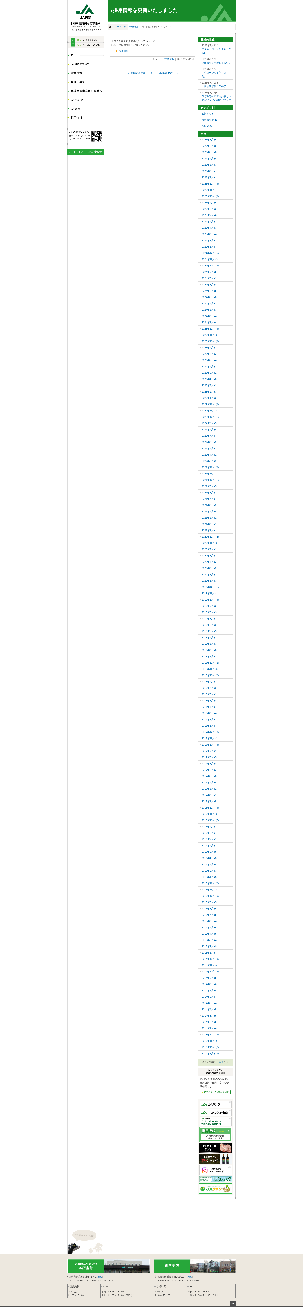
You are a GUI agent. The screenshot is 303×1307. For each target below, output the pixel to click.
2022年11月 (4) (210, 410)
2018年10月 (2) (210, 675)
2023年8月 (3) (209, 353)
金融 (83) (207, 126)
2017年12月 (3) (210, 732)
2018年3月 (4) (209, 713)
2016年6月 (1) (209, 845)
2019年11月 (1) (210, 593)
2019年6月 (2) (209, 624)
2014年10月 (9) (210, 971)
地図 (99, 1276)
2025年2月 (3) (209, 240)
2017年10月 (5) (210, 744)
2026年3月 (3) (209, 164)
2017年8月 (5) (209, 757)
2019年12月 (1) (210, 587)
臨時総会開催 (137, 73)
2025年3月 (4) (209, 234)
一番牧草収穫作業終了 (214, 84)
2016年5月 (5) (209, 851)
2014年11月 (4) (210, 965)
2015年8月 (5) (209, 908)
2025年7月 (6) (209, 215)
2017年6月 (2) (209, 769)
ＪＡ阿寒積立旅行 (166, 73)
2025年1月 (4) (209, 246)
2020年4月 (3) (209, 561)
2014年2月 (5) (209, 1022)
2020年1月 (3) (209, 580)
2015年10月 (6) (210, 896)
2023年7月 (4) (209, 360)
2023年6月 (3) (209, 366)
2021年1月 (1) (209, 530)
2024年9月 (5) (209, 272)
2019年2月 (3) (209, 650)
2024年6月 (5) (209, 290)
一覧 (150, 73)
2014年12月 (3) (210, 959)
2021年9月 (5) (209, 486)
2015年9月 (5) (209, 902)
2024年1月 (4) (209, 322)
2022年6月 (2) (209, 442)
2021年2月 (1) (209, 524)
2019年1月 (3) (209, 656)
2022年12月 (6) (210, 404)
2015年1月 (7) (209, 952)
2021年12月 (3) (210, 467)
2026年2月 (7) (209, 171)
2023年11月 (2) (210, 335)
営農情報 (85, 73)
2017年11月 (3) (210, 738)
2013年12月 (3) (210, 1034)
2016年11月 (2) (210, 814)
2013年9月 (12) (210, 1053)
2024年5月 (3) (209, 297)
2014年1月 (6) (209, 1028)
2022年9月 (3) (209, 423)
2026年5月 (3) (209, 152)
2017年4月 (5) (209, 782)
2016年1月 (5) (209, 877)
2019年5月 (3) (209, 631)
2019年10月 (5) (210, 599)
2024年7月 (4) (209, 284)
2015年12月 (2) (210, 883)
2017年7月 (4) (209, 763)
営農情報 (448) (210, 119)
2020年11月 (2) (210, 543)
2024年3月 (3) (209, 309)
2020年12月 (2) (210, 536)
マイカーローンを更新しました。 (216, 49)
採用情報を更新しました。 (216, 61)
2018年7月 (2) (209, 688)
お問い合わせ (94, 151)
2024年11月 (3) (210, 259)
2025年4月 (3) (209, 227)
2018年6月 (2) (209, 694)
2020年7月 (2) (209, 549)
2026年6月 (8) (209, 145)
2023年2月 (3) (209, 391)
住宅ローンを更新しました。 (215, 73)
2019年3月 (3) (209, 643)
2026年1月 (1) (209, 177)
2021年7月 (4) (209, 498)
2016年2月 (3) (209, 870)
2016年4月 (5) (209, 858)
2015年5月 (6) (209, 927)
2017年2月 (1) (209, 795)
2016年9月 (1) (209, 826)
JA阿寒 (86, 16)
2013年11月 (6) (210, 1040)
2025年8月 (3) (209, 208)
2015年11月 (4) (210, 889)
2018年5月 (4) (209, 700)
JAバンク (85, 100)
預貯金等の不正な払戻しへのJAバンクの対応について (216, 96)
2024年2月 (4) (209, 316)
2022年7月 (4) (209, 435)
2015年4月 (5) (209, 933)
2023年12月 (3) (210, 328)
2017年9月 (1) (209, 751)
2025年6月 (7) (209, 221)
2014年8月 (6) (209, 984)
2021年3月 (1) (209, 517)
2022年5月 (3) (209, 448)
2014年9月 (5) (209, 977)
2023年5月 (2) (209, 372)
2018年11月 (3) (210, 669)
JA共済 (85, 109)
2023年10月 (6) (210, 341)
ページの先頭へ (233, 1303)
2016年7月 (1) (209, 839)
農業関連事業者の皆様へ (85, 91)
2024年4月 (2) (209, 303)
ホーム (85, 55)
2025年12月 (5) (210, 183)
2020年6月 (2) (209, 555)
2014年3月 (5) (209, 1015)
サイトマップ (76, 151)
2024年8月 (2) (209, 278)
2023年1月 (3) (209, 398)
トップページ (119, 27)
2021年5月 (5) (209, 511)
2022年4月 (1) (209, 454)
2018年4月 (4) (209, 706)
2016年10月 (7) (210, 820)
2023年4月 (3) (209, 379)
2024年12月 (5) (210, 253)
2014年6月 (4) (209, 996)
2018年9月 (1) (209, 681)
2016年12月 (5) (210, 807)
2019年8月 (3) (209, 612)
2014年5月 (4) (209, 1003)
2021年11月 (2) (210, 473)
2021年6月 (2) (209, 505)
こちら (220, 1062)
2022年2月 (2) (209, 461)
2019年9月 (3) (209, 606)
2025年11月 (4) (210, 190)
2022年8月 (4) (209, 429)
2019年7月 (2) (209, 618)
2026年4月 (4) (209, 158)
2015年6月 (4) (209, 921)
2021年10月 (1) (210, 480)
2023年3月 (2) (209, 385)
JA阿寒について (85, 64)
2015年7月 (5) (209, 914)
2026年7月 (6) (209, 139)
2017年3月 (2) (209, 788)
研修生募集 (85, 82)
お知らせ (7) (208, 113)
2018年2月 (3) (209, 719)
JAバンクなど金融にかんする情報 (216, 1092)
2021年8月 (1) (209, 492)
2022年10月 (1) (210, 416)
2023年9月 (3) (209, 347)
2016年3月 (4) (209, 864)
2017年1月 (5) (209, 801)
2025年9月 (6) (209, 202)
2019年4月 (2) (209, 637)
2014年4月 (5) (209, 1009)
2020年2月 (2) (209, 574)
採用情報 (85, 118)
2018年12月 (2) (210, 662)
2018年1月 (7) (209, 725)
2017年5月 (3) (209, 776)
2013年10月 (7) (210, 1047)
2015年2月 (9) (209, 946)
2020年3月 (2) (209, 568)
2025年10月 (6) (210, 196)
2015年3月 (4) (209, 940)
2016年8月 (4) (209, 832)
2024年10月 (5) (210, 265)
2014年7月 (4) (209, 990)
